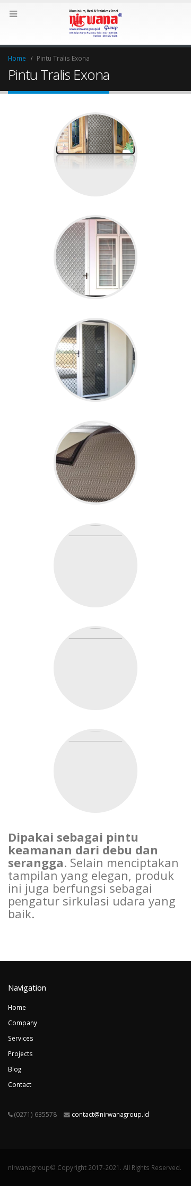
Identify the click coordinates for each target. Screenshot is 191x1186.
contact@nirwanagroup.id (110, 1114)
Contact (19, 1084)
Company (22, 1022)
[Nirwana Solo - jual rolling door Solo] (95, 23)
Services (20, 1038)
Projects (20, 1053)
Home (17, 1007)
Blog (14, 1069)
